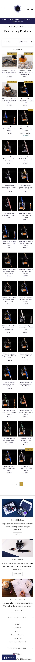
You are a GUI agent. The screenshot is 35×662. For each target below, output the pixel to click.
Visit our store (17, 617)
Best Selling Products (16, 27)
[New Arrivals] (17, 548)
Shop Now (17, 574)
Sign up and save (17, 648)
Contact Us (17, 610)
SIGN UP (17, 534)
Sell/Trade (17, 628)
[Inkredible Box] (17, 508)
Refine (8, 41)
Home (5, 27)
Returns (17, 631)
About (17, 624)
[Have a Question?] (17, 588)
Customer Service (17, 635)
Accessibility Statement (17, 642)
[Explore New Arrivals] (17, 21)
